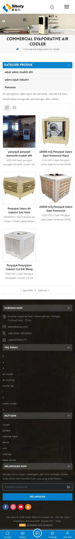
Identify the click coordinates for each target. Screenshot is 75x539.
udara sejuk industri (17, 79)
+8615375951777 (17, 340)
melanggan (37, 496)
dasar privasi (9, 460)
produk (6, 430)
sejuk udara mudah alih (19, 71)
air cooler (8, 374)
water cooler (10, 403)
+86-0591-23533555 (20, 333)
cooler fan (8, 385)
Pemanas (10, 87)
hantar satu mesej (37, 533)
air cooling (8, 379)
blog (58, 521)
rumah (6, 424)
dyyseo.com (47, 521)
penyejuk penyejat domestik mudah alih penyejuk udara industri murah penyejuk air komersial (19, 153)
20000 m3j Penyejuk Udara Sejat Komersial (55, 208)
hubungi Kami (10, 436)
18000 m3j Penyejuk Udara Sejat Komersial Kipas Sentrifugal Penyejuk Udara (55, 153)
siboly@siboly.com (18, 326)
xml (5, 448)
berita (6, 442)
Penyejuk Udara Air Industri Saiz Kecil (19, 210)
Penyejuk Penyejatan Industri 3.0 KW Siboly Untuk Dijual (19, 267)
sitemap (7, 454)
